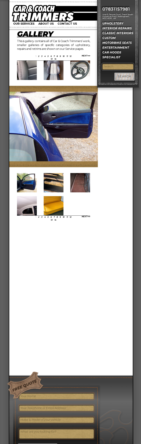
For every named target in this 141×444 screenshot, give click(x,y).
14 (55, 59)
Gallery (35, 33)
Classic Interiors (117, 33)
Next (84, 56)
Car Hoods (111, 52)
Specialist (111, 57)
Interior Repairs (117, 28)
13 (51, 59)
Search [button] (124, 76)
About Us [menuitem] (46, 23)
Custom (109, 37)
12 (70, 56)
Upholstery (112, 23)
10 (64, 56)
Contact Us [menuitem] (67, 23)
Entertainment (115, 47)
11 (67, 56)
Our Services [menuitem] (24, 23)
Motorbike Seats (117, 42)
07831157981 (116, 8)
